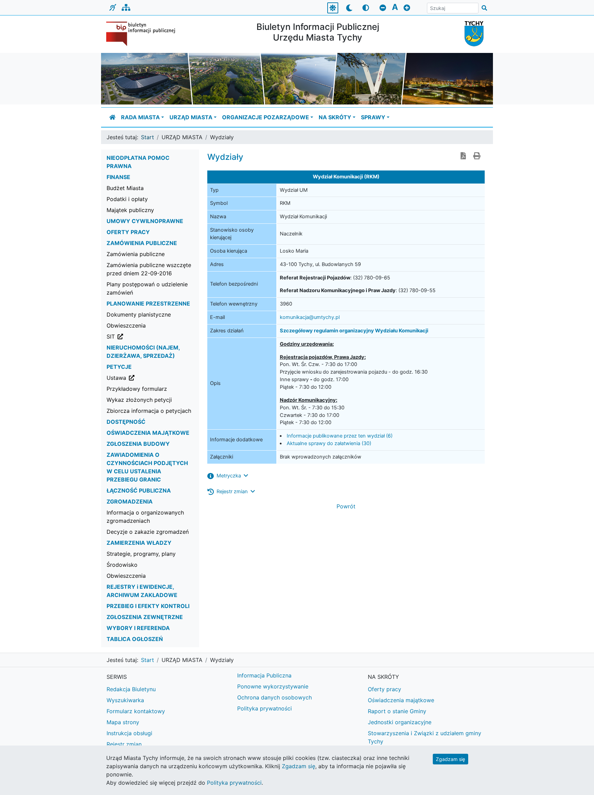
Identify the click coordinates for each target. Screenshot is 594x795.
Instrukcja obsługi (129, 733)
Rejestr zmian (124, 744)
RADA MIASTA (140, 117)
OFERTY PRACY (128, 232)
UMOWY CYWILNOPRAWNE (145, 221)
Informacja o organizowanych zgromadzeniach (145, 516)
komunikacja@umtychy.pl (310, 317)
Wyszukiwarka (125, 700)
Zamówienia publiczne (136, 254)
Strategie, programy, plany (141, 553)
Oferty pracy (384, 689)
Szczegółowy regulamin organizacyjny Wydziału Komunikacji (354, 331)
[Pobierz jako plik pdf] (463, 156)
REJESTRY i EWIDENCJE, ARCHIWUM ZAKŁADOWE (142, 590)
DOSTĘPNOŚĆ (126, 421)
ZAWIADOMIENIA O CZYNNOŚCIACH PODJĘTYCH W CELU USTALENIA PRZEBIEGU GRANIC (147, 467)
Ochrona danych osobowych (274, 697)
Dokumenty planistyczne (139, 314)
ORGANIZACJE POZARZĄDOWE (265, 117)
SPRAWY (373, 117)
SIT (146, 336)
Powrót (346, 506)
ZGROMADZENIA (130, 501)
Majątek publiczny (130, 210)
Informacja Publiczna (264, 675)
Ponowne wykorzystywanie (272, 686)
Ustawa (151, 377)
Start (147, 137)
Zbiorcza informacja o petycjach (149, 410)
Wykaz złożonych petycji (139, 399)
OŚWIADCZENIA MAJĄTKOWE (148, 432)
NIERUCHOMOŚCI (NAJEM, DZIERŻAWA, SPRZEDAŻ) (143, 351)
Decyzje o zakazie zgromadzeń (148, 531)
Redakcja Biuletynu (131, 689)
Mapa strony (123, 722)
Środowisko (122, 564)
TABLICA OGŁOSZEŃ (135, 639)
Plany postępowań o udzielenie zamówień (147, 288)
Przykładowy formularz (137, 388)
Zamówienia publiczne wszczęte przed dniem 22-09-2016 (149, 269)
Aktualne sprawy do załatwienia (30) (329, 443)
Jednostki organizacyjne (399, 722)
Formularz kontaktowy (136, 711)
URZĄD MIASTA (190, 117)
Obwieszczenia (126, 325)
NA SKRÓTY (335, 117)
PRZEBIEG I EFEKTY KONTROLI (148, 606)
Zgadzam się (450, 759)
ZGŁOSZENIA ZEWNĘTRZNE (145, 617)
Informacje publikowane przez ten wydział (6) (340, 436)
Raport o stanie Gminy (397, 711)
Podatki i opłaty (127, 199)
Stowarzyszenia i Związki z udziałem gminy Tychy (424, 737)
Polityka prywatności (264, 708)
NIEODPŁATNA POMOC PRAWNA (138, 161)
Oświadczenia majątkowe (401, 700)
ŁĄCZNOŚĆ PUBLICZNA (139, 490)
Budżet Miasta (125, 188)
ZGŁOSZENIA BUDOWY (138, 443)
